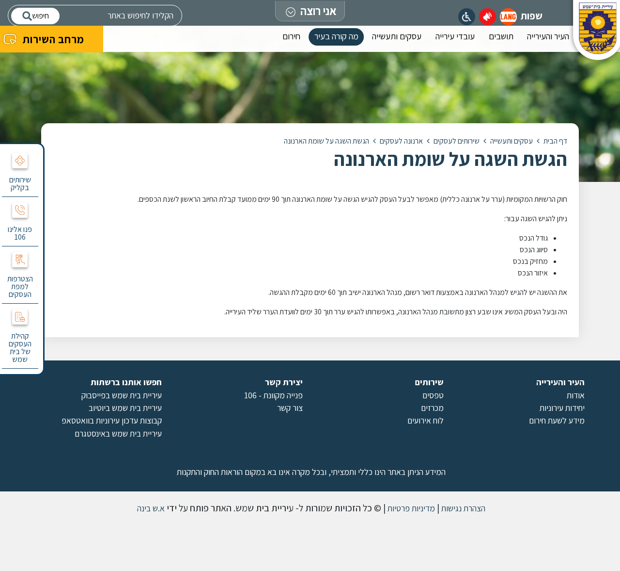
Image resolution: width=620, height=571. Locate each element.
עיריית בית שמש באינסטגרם (118, 433)
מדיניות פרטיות (410, 508)
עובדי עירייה (455, 36)
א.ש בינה (150, 508)
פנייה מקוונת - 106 (273, 395)
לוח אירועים (425, 420)
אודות (576, 395)
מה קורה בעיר (336, 36)
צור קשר (290, 407)
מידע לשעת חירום (557, 420)
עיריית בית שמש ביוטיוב (125, 407)
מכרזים (432, 407)
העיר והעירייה (548, 36)
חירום (291, 36)
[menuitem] (548, 39)
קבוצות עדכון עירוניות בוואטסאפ (112, 420)
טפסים (433, 395)
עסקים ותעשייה (396, 36)
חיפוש (40, 16)
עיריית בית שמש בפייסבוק (121, 395)
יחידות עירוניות (562, 407)
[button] (508, 16)
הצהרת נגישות (462, 508)
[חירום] (487, 16)
